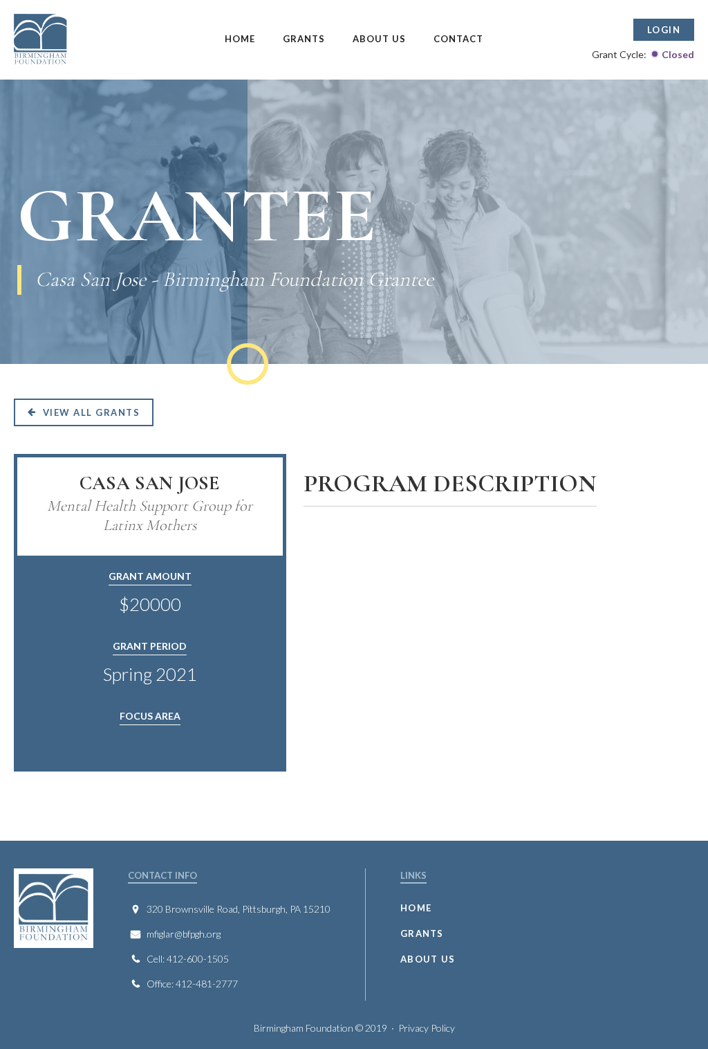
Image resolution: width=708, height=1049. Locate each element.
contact (458, 38)
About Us (379, 38)
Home (240, 38)
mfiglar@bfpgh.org (184, 934)
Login (664, 29)
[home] (82, 40)
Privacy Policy (426, 1028)
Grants (304, 38)
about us (427, 959)
